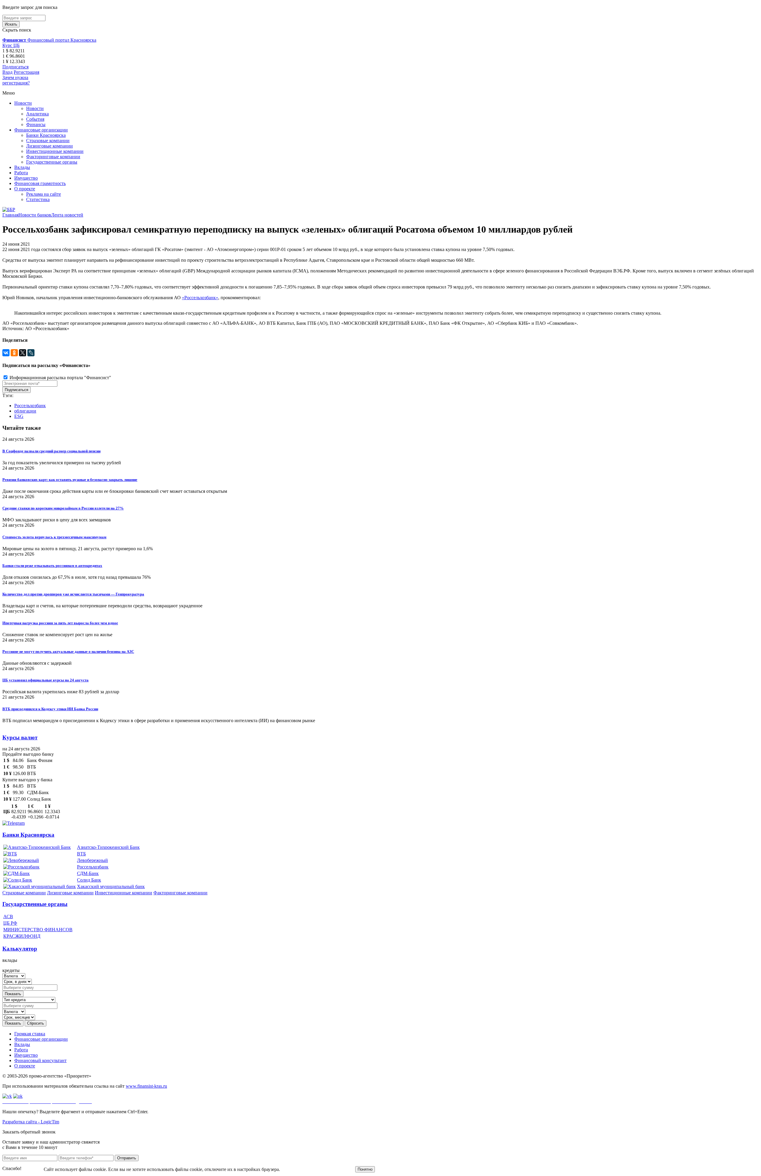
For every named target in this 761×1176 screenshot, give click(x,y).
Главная (10, 214)
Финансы (35, 124)
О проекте (24, 188)
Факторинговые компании (53, 156)
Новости (23, 103)
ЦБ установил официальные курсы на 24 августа (45, 680)
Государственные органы (51, 161)
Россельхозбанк (30, 405)
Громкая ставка (29, 1033)
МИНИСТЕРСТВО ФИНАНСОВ (38, 929)
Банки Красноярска (46, 135)
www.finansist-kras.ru (146, 1086)
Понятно (365, 1169)
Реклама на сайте (43, 194)
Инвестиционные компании (55, 151)
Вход (7, 72)
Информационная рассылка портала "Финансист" (59, 377)
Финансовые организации (41, 129)
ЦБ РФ (10, 923)
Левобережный (92, 860)
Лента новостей (67, 214)
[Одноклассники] (14, 352)
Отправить (126, 1158)
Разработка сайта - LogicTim (30, 1121)
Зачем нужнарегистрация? (16, 80)
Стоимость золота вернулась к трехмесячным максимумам (54, 537)
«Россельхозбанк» (200, 297)
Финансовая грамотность (40, 183)
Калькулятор (19, 948)
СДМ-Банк (88, 873)
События (35, 119)
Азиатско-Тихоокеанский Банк (108, 847)
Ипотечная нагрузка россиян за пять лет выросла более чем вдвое (60, 623)
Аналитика (37, 113)
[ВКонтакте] (6, 352)
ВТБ (81, 853)
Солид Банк (89, 879)
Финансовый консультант (40, 1060)
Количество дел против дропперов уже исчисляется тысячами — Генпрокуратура (73, 594)
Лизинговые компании (49, 145)
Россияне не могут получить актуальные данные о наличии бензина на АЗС (68, 651)
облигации (25, 410)
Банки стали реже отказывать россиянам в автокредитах (52, 565)
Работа (21, 172)
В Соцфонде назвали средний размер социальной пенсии (51, 451)
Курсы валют (19, 737)
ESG (18, 416)
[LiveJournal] (30, 352)
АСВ (8, 916)
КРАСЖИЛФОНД (21, 936)
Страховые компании (48, 140)
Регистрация (26, 72)
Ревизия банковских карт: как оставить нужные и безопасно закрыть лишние (69, 479)
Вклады (22, 167)
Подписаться (15, 66)
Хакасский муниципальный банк (111, 886)
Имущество (26, 178)
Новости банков (34, 214)
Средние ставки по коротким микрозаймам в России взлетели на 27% (63, 508)
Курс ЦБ (11, 45)
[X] (22, 352)
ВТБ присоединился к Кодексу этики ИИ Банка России (50, 709)
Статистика (38, 199)
